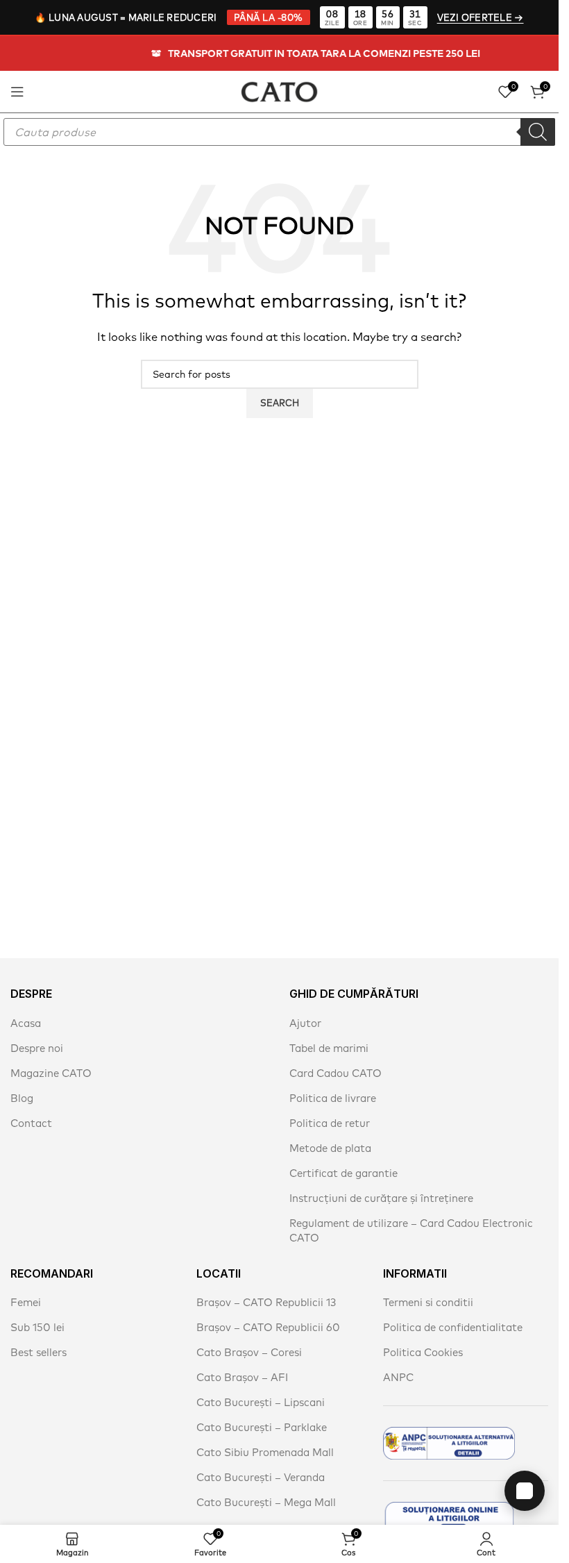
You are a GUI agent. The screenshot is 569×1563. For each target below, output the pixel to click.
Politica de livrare (332, 1098)
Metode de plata (330, 1148)
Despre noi (36, 1048)
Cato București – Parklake (261, 1427)
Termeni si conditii (428, 1302)
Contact (31, 1123)
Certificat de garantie (343, 1173)
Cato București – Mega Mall (266, 1502)
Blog (21, 1098)
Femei (25, 1302)
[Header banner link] (279, 53)
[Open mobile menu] (17, 92)
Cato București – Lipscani (260, 1402)
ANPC (398, 1377)
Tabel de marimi (328, 1048)
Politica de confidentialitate (453, 1327)
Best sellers (38, 1352)
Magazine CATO (51, 1073)
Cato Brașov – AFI (242, 1377)
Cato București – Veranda (260, 1477)
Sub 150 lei (37, 1327)
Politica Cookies (423, 1352)
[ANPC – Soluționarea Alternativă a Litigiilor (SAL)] (449, 1443)
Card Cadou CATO (335, 1073)
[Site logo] (279, 90)
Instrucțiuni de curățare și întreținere (381, 1198)
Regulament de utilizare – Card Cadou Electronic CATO (411, 1230)
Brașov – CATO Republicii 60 (268, 1327)
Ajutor (305, 1023)
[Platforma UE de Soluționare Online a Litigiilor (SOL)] (449, 1518)
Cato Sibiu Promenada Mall (265, 1452)
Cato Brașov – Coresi (249, 1352)
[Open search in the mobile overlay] (279, 132)
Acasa (25, 1023)
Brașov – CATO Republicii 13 (266, 1302)
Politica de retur (329, 1123)
